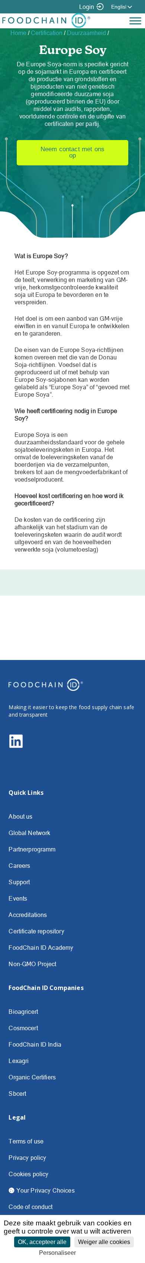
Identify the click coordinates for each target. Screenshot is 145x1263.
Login (86, 6)
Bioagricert (23, 1011)
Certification (46, 33)
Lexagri (19, 1060)
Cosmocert (23, 1028)
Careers (19, 865)
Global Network (29, 833)
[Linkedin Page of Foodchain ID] (16, 746)
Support (19, 882)
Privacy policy (27, 1157)
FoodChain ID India (35, 1044)
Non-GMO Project (32, 964)
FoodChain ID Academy (41, 947)
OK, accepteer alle (42, 1242)
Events (18, 898)
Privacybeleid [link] (96, 1253)
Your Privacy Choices (44, 1190)
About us (20, 816)
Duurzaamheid (86, 33)
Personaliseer (57, 1253)
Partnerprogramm (32, 849)
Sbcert (17, 1093)
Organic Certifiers (32, 1077)
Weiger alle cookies (104, 1242)
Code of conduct (30, 1206)
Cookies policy (28, 1174)
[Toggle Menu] (135, 20)
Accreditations (28, 914)
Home (18, 33)
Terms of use (26, 1141)
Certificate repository (36, 931)
